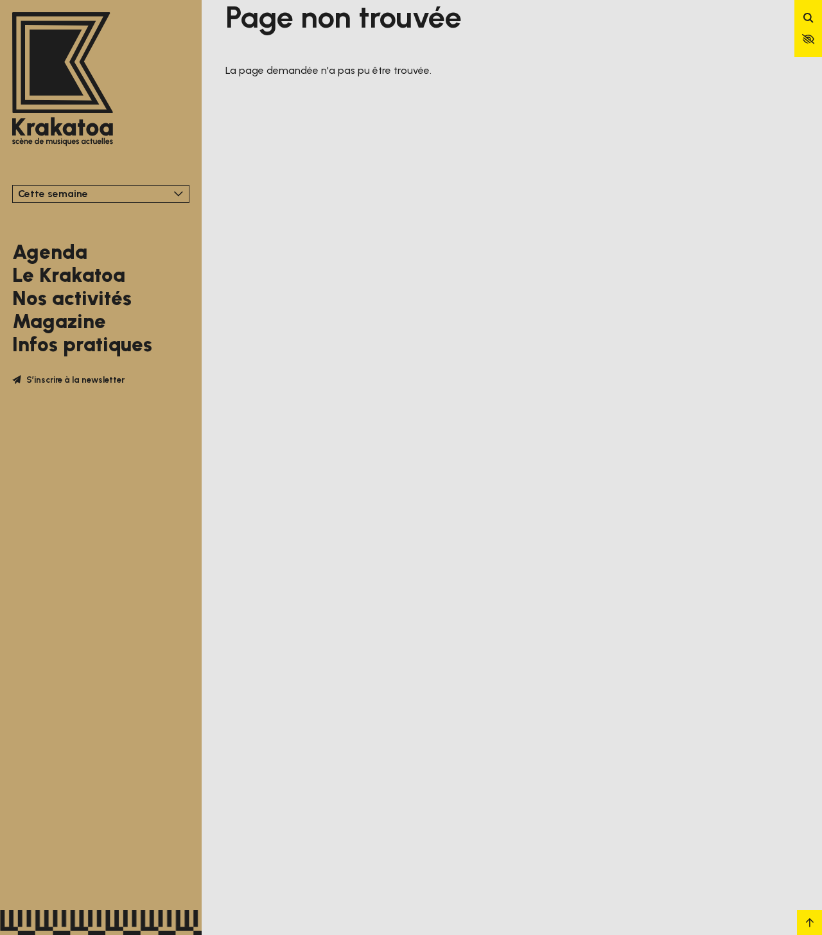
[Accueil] (62, 80)
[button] (808, 39)
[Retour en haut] (809, 922)
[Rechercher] (808, 18)
